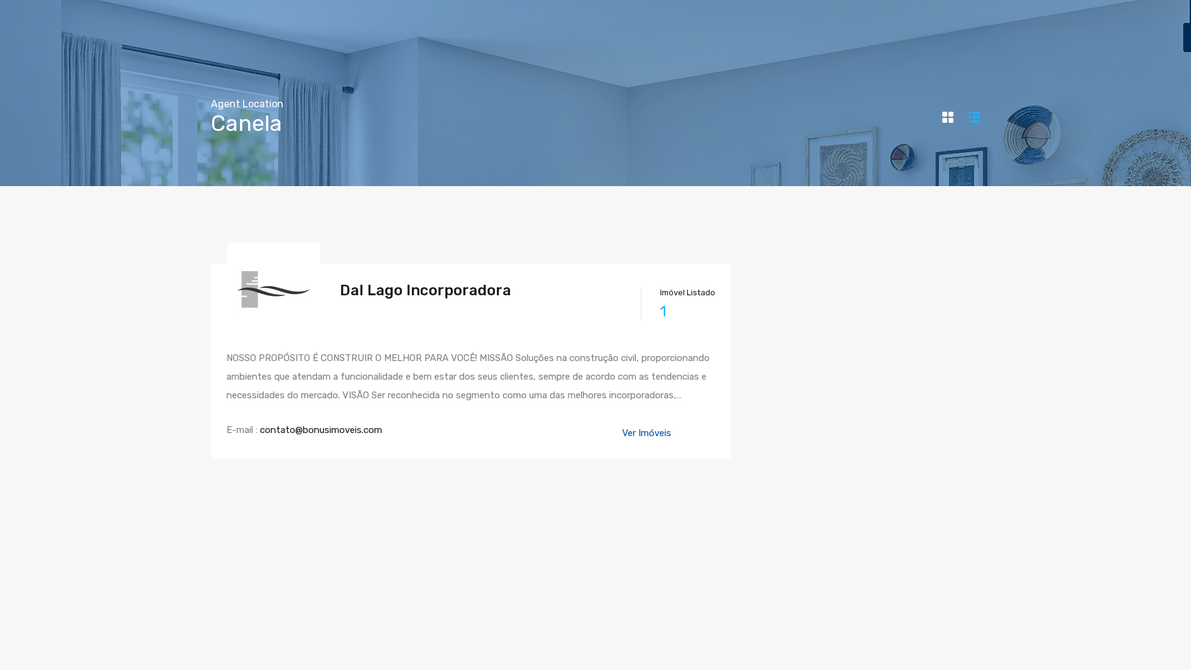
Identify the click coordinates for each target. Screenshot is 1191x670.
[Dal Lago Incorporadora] (273, 330)
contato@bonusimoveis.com (321, 430)
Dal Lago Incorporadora (425, 290)
